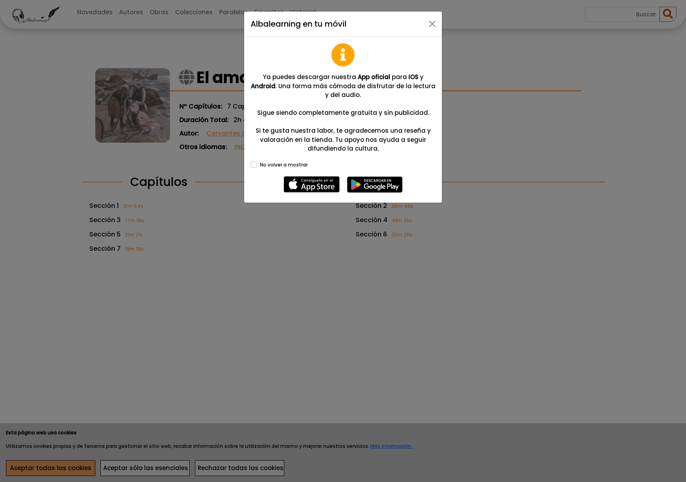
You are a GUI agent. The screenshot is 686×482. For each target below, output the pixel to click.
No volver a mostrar (284, 164)
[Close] (432, 23)
